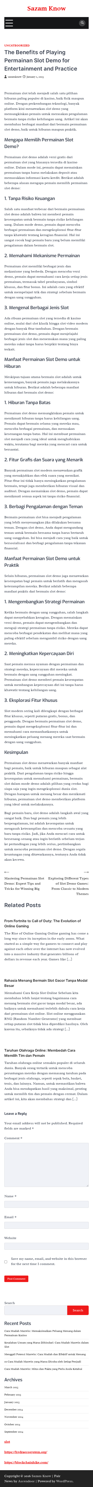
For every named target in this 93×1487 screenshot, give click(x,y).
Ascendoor (26, 1481)
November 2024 (13, 1417)
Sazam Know (46, 9)
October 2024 (12, 1424)
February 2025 (12, 1394)
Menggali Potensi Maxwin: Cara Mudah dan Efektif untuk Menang (45, 1354)
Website (10, 1238)
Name (10, 1196)
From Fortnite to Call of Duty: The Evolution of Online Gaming (42, 923)
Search (9, 1303)
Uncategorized (17, 45)
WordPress (64, 1481)
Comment (13, 1138)
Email (10, 1217)
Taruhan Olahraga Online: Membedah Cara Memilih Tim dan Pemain (39, 1053)
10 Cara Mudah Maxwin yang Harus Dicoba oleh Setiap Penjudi (42, 1361)
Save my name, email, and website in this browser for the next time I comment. (49, 1261)
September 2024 (13, 1431)
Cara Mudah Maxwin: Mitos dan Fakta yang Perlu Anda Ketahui (43, 1369)
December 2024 (13, 1409)
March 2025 (11, 1387)
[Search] (82, 23)
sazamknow (15, 77)
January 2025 (12, 1402)
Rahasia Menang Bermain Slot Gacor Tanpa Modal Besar (45, 983)
